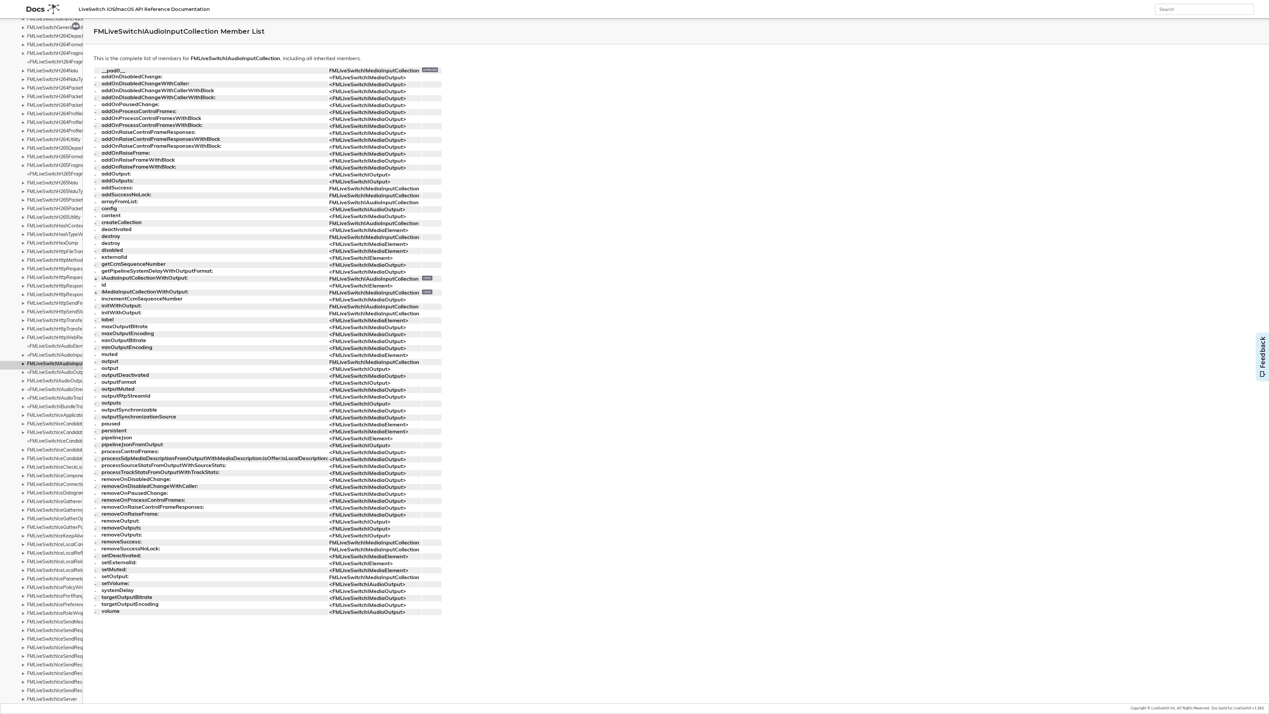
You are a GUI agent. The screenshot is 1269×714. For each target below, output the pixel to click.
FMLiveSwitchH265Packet (55, 200)
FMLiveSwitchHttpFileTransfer (59, 252)
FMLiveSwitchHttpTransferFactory (63, 329)
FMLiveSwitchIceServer (52, 699)
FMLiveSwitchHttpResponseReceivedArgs (72, 295)
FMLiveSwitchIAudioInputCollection (66, 364)
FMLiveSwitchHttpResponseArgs (62, 286)
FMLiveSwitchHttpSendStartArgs (62, 312)
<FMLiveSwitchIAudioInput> (57, 355)
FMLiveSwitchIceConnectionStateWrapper (72, 484)
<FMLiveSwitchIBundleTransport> (63, 407)
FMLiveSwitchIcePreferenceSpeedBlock (69, 605)
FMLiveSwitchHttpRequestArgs (60, 269)
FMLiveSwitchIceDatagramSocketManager (72, 493)
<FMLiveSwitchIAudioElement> (60, 346)
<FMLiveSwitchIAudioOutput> (59, 372)
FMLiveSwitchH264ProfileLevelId (62, 131)
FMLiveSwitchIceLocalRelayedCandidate (70, 562)
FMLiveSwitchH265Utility (53, 217)
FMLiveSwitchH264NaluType (57, 79)
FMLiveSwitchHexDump (52, 243)
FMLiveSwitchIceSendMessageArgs (65, 622)
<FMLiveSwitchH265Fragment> (60, 174)
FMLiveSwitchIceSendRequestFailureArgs (71, 648)
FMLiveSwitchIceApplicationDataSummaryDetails (79, 415)
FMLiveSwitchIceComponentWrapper (67, 476)
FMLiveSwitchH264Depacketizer (61, 36)
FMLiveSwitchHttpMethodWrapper (64, 260)
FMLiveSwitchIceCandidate (56, 424)
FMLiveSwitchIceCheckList (55, 467)
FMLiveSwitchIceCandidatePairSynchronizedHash (80, 450)
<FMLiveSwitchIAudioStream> (59, 389)
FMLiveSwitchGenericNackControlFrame (70, 27)
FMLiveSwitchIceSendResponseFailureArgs (73, 682)
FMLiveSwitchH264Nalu (52, 71)
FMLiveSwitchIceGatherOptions (60, 519)
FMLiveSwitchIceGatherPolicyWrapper (68, 527)
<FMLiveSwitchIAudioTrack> (57, 398)
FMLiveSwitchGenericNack (55, 19)
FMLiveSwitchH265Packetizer (59, 209)
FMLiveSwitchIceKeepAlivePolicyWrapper (71, 536)
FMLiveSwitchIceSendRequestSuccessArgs (73, 656)
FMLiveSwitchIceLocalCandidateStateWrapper (77, 544)
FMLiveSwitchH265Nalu (52, 183)
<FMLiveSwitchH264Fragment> (60, 62)
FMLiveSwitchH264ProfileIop (58, 122)
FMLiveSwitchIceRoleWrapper (59, 613)
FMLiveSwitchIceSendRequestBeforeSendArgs (77, 630)
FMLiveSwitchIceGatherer (54, 501)
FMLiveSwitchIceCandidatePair (60, 432)
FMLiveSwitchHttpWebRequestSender (68, 338)
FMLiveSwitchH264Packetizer (59, 105)
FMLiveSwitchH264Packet (55, 88)
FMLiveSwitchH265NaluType (57, 191)
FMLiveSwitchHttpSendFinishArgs (63, 303)
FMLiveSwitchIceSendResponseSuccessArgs (75, 691)
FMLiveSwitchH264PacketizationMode (68, 97)
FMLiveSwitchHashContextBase (61, 226)
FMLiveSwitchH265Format (55, 157)
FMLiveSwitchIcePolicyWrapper (60, 587)
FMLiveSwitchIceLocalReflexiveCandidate (71, 553)
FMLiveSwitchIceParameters (57, 579)
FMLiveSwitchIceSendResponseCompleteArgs (76, 673)
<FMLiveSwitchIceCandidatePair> (62, 441)
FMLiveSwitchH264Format (55, 45)
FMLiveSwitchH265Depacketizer (61, 148)
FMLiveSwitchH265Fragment (58, 165)
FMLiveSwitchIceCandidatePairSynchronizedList (78, 458)
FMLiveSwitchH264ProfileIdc (57, 114)
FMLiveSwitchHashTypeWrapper (62, 234)
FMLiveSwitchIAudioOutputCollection (66, 381)
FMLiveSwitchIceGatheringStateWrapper (70, 510)
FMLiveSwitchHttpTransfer (55, 320)
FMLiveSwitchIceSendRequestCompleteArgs (74, 639)
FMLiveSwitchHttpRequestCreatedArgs (69, 277)
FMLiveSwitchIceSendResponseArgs (66, 665)
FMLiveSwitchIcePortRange (56, 596)
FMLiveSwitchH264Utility (53, 140)
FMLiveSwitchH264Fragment (58, 53)
